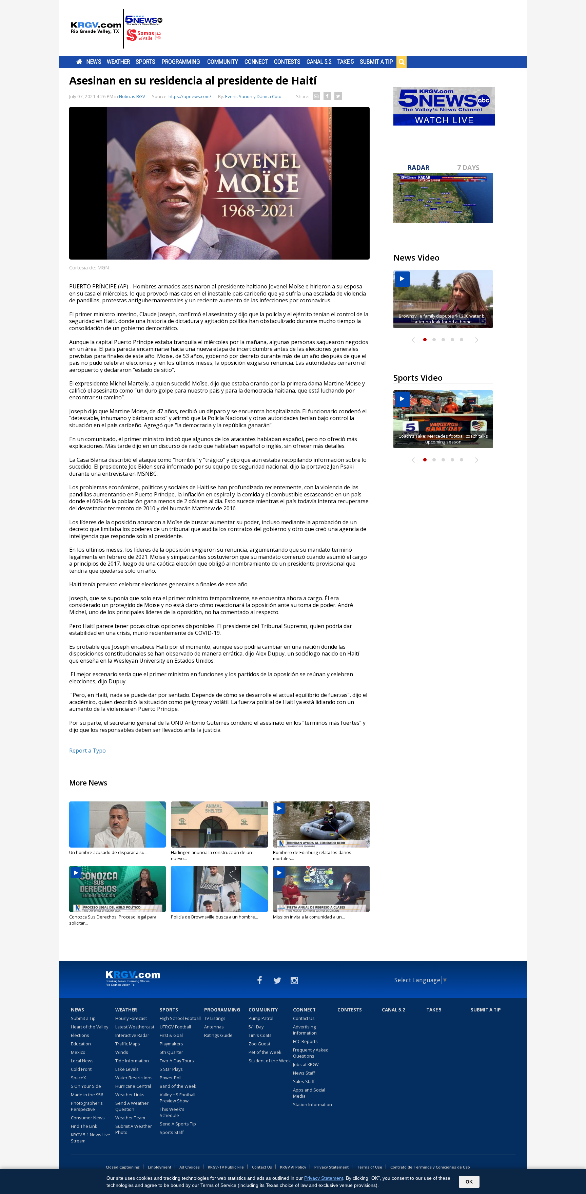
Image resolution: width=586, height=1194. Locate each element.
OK (469, 1181)
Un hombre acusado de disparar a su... (108, 852)
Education (81, 1044)
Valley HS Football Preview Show (177, 1098)
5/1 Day (256, 1027)
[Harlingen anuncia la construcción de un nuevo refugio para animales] (219, 824)
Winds (121, 1052)
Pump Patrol (261, 1018)
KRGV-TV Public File (226, 1167)
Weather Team (130, 1118)
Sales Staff (304, 1081)
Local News (82, 1061)
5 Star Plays (171, 1069)
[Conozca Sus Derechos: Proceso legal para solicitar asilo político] (117, 889)
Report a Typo (87, 750)
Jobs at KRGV (306, 1064)
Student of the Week (270, 1061)
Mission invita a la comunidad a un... (309, 917)
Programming (181, 61)
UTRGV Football (175, 1027)
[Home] (117, 29)
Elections (80, 1035)
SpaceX (78, 1078)
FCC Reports (305, 1041)
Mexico (78, 1052)
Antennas (214, 1027)
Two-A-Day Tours (177, 1061)
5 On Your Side (86, 1086)
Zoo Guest (259, 1044)
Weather (118, 61)
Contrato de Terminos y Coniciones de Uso (430, 1167)
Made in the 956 (87, 1095)
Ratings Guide (218, 1035)
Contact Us (304, 1018)
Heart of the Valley (89, 1027)
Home (79, 61)
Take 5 (345, 61)
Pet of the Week (265, 1052)
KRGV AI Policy (293, 1167)
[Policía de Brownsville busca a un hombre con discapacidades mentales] (219, 889)
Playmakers (171, 1044)
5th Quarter (171, 1052)
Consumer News (88, 1118)
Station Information (312, 1104)
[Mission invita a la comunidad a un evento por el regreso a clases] (321, 889)
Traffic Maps (127, 1044)
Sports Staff (172, 1132)
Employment (159, 1167)
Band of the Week (178, 1086)
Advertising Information (305, 1030)
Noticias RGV (132, 96)
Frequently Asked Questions (311, 1053)
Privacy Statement (331, 1167)
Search (401, 61)
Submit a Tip (376, 61)
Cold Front (81, 1069)
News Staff (304, 1073)
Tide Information (132, 1061)
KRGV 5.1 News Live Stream (90, 1138)
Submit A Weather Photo (133, 1129)
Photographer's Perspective (87, 1106)
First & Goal (171, 1035)
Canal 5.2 (319, 61)
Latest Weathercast (134, 1027)
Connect (256, 61)
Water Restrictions (134, 1078)
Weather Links (129, 1095)
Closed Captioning (123, 1167)
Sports (145, 61)
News (93, 61)
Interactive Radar (132, 1035)
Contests (287, 61)
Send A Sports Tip (178, 1124)
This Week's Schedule (172, 1112)
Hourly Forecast (131, 1018)
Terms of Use (369, 1167)
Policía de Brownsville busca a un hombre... (214, 917)
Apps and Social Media (309, 1093)
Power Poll (170, 1078)
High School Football (180, 1018)
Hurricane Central (133, 1086)
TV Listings (215, 1018)
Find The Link (84, 1126)
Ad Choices (189, 1167)
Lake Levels (127, 1069)
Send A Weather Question (132, 1106)
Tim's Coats (260, 1035)
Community (222, 61)
